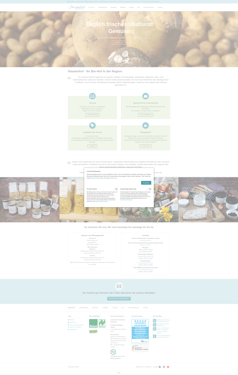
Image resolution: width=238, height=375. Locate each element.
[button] (146, 183)
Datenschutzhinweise (97, 178)
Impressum (113, 178)
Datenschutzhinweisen (101, 201)
